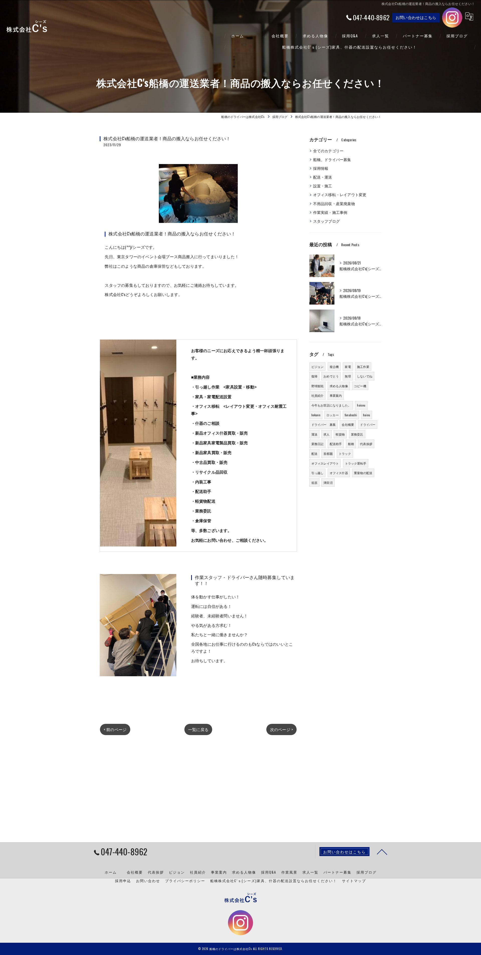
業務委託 (357, 434)
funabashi (351, 415)
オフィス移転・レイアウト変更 (340, 194)
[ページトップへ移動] (382, 852)
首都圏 (328, 453)
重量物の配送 (363, 473)
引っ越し (317, 473)
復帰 (314, 376)
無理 (348, 376)
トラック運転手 (355, 463)
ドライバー (367, 424)
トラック (345, 453)
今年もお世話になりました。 (331, 405)
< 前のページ (115, 729)
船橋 (351, 444)
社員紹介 (317, 395)
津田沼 (328, 482)
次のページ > (281, 729)
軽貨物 (340, 434)
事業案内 (336, 395)
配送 (314, 453)
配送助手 (336, 444)
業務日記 (317, 444)
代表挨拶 (366, 444)
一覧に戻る (198, 729)
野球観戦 (317, 386)
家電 (348, 366)
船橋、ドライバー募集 (332, 159)
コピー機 (360, 386)
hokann (315, 415)
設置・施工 (322, 185)
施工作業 (363, 366)
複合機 (334, 366)
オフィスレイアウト (325, 463)
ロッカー (332, 415)
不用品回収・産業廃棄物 (334, 203)
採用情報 (320, 168)
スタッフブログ (326, 221)
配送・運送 (322, 177)
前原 (314, 482)
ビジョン (317, 366)
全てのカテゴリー (328, 150)
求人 (326, 434)
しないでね (364, 376)
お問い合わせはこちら (416, 17)
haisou (361, 405)
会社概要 (348, 424)
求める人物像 (339, 386)
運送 (314, 434)
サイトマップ (354, 880)
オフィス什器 (339, 473)
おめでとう (331, 376)
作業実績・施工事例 (330, 212)
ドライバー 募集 (323, 424)
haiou (366, 415)
